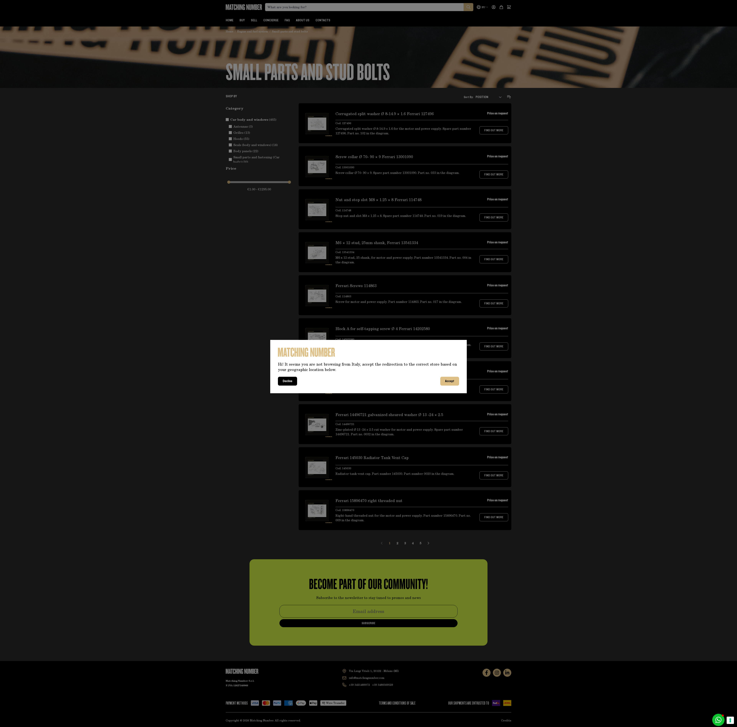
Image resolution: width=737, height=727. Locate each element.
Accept (449, 381)
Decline (287, 381)
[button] (718, 720)
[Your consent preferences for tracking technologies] (730, 720)
